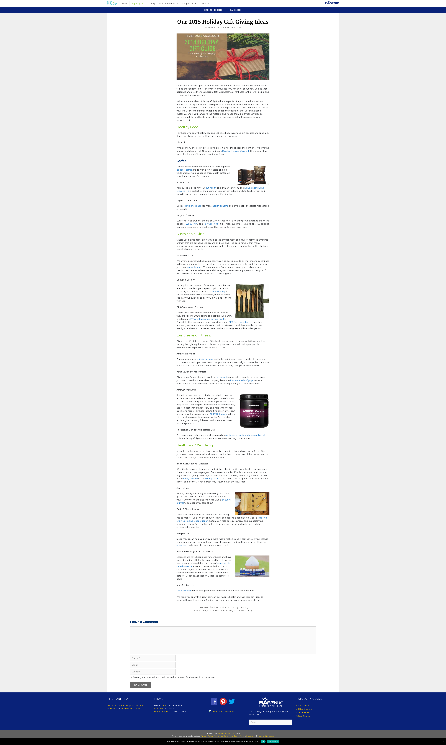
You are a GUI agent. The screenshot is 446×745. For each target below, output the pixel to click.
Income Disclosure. (265, 736)
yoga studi (222, 377)
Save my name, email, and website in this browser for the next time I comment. (174, 677)
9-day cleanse (190, 478)
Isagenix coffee (184, 170)
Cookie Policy (239, 736)
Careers (134, 705)
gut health (210, 188)
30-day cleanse (213, 478)
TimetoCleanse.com (226, 733)
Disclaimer (250, 736)
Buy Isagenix (235, 10)
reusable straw (194, 267)
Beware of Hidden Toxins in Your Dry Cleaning (224, 607)
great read (182, 545)
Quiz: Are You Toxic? (168, 3)
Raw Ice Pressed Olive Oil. (236, 151)
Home (124, 3)
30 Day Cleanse (304, 709)
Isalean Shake (303, 712)
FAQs (142, 705)
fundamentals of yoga (241, 380)
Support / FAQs (189, 3)
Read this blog (184, 590)
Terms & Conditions (130, 708)
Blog (153, 3)
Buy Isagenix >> (139, 3)
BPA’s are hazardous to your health (207, 319)
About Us (111, 705)
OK (263, 741)
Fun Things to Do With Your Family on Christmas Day (224, 610)
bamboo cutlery (217, 291)
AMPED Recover (218, 414)
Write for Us (113, 708)
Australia (158, 708)
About (204, 3)
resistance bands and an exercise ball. (246, 435)
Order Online (303, 705)
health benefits (220, 206)
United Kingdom (162, 711)
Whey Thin (191, 224)
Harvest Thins (211, 224)
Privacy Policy (207, 736)
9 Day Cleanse (303, 716)
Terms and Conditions (223, 736)
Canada (164, 705)
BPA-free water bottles (241, 322)
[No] (443, 741)
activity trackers (205, 359)
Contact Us (123, 705)
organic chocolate (191, 206)
